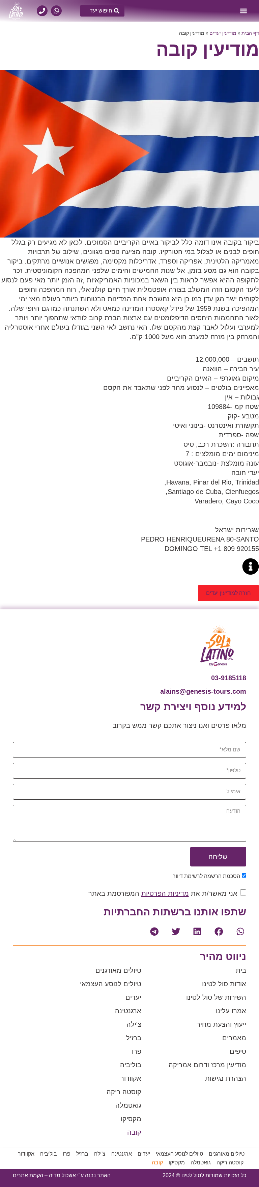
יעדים (133, 997)
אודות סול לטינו (224, 984)
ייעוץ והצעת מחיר (221, 1024)
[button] (243, 10)
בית (241, 970)
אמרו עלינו (231, 1011)
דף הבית (250, 33)
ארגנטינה (128, 1011)
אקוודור (130, 1078)
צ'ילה (133, 1024)
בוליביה (130, 1065)
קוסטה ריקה (124, 1092)
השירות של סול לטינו (216, 997)
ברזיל (133, 1038)
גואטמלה (128, 1105)
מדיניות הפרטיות (165, 893)
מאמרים (234, 1038)
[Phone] (42, 10)
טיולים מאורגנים (118, 970)
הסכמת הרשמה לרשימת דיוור (206, 876)
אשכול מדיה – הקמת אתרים (44, 1175)
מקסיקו (131, 1119)
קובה (134, 1132)
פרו (136, 1051)
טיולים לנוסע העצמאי (110, 984)
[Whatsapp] (56, 10)
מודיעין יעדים (222, 33)
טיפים (238, 1051)
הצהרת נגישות (225, 1078)
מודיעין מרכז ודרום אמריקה (207, 1065)
